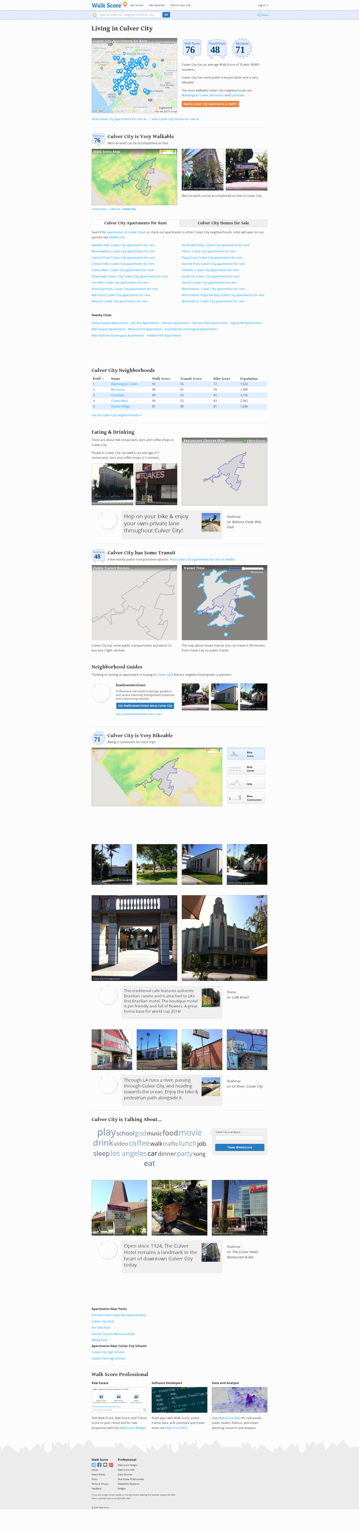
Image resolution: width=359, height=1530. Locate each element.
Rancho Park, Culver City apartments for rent (213, 264)
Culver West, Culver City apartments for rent (123, 270)
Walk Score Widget (132, 1428)
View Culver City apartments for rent (117, 119)
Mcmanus (217, 95)
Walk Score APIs (176, 1428)
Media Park (99, 1340)
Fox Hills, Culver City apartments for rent (120, 282)
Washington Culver (195, 95)
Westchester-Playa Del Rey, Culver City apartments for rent (223, 295)
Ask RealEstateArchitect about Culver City (145, 705)
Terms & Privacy (100, 1484)
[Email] (105, 1465)
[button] (94, 15)
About (95, 1470)
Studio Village (120, 406)
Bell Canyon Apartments (109, 329)
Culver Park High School (108, 1358)
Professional (127, 1460)
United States (99, 209)
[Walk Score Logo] (109, 4)
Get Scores (137, 5)
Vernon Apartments (176, 323)
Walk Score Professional (120, 1374)
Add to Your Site (181, 5)
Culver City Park (103, 1321)
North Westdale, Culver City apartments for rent (215, 245)
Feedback (97, 1488)
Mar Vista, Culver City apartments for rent (121, 295)
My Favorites (157, 5)
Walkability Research (128, 1484)
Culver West (119, 401)
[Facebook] (99, 1465)
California (114, 209)
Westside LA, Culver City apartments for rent (213, 301)
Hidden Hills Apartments (164, 335)
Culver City (129, 209)
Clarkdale (237, 95)
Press (94, 1479)
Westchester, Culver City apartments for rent (213, 289)
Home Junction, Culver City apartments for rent (125, 289)
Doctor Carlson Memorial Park (113, 1334)
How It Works (98, 1474)
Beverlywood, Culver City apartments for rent (123, 251)
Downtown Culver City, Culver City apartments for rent (130, 276)
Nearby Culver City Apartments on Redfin (210, 104)
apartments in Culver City (125, 232)
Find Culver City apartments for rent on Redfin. (202, 559)
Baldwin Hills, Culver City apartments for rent (123, 245)
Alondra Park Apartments (210, 323)
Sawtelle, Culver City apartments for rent (210, 270)
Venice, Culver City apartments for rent (209, 282)
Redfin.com (117, 237)
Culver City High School (108, 1352)
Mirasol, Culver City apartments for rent (120, 301)
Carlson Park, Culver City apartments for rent (123, 257)
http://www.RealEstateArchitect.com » (139, 714)
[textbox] (129, 15)
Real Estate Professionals (131, 1479)
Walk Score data (229, 1418)
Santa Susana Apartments (110, 323)
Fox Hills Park (101, 1327)
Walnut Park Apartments (145, 329)
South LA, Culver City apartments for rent (211, 276)
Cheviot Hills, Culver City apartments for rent (123, 264)
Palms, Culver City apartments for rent (209, 251)
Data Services (125, 1474)
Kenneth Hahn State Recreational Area (119, 1315)
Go (166, 14)
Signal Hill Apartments (246, 323)
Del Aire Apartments (145, 323)
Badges (122, 1488)
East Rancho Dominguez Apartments (191, 329)
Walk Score (100, 1460)
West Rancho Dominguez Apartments (118, 335)
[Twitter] (94, 1465)
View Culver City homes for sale (173, 119)
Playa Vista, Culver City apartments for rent (212, 257)
